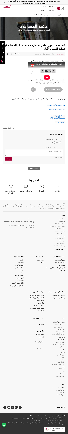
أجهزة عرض (62, 265)
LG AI (63, 384)
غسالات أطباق (19, 265)
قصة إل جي (40, 348)
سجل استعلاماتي (59, 376)
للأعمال (7, 6)
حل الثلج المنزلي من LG (17, 285)
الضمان (62, 347)
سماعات (42, 262)
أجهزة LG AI (20, 280)
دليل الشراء (62, 270)
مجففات (21, 273)
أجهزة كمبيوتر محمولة (59, 298)
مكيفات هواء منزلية (38, 292)
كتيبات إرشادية (60, 331)
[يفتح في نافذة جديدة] (20, 407)
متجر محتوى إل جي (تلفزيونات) (56, 268)
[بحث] (4, 10)
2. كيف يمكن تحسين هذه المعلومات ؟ (52, 147)
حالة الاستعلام (60, 362)
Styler (22, 270)
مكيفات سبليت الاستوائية (37, 295)
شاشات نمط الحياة (60, 262)
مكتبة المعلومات (59, 324)
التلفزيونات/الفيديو (59, 256)
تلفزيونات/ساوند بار (59, 260)
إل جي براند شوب (38, 318)
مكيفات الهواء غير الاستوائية (36, 298)
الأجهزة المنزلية (19, 256)
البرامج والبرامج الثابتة (58, 334)
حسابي (63, 371)
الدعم (63, 318)
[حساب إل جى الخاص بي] (7, 10)
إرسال (8, 159)
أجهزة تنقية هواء (40, 300)
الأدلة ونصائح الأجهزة (18, 283)
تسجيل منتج (62, 337)
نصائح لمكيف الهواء (39, 305)
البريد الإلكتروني (60, 249)
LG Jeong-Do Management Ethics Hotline (56, 429)
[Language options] (10, 10)
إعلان (63, 350)
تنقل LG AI (61, 395)
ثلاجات (22, 260)
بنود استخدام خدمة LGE (43, 415)
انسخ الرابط (14, 54)
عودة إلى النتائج (34, 168)
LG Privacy (16, 418)
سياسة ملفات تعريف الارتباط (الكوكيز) (55, 418)
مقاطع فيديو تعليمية (58, 327)
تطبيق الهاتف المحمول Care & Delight (56, 365)
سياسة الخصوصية (30, 415)
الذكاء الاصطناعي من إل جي (57, 387)
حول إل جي (40, 331)
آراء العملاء (61, 368)
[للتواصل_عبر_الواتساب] (4, 425)
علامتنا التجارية (40, 334)
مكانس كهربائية (19, 275)
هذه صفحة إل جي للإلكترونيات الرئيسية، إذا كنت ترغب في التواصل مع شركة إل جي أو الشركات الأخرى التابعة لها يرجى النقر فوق (35, 423)
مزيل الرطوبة (40, 303)
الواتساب (61, 360)
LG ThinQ (41, 325)
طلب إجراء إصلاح (59, 342)
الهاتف (62, 357)
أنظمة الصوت (40, 256)
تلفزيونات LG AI (60, 390)
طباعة (18, 54)
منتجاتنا (62, 374)
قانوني (41, 418)
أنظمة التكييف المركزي (38, 308)
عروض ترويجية (39, 341)
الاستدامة (41, 337)
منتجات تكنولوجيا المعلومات (56, 292)
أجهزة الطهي (20, 262)
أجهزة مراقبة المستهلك (59, 295)
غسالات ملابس (19, 268)
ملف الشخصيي (60, 329)
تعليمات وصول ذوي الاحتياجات (29, 418)
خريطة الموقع (55, 415)
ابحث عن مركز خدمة (58, 344)
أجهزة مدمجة (20, 278)
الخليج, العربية (59, 407)
